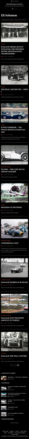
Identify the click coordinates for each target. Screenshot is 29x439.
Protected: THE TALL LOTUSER (14, 356)
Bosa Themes (25, 436)
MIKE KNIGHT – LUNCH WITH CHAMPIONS (18, 377)
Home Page (5, 431)
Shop (5, 432)
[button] (14, 8)
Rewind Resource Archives (14, 4)
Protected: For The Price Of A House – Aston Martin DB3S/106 (17, 394)
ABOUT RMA (23, 431)
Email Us (12, 431)
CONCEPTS (10, 432)
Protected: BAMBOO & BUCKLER (14, 282)
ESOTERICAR (3, 166)
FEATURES (3, 44)
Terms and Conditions (20, 432)
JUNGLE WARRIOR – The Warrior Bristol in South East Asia (13, 129)
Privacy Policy (14, 434)
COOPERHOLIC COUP (9, 243)
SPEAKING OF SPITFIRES (11, 207)
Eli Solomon (11, 56)
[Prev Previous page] (11, 365)
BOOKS (17, 431)
